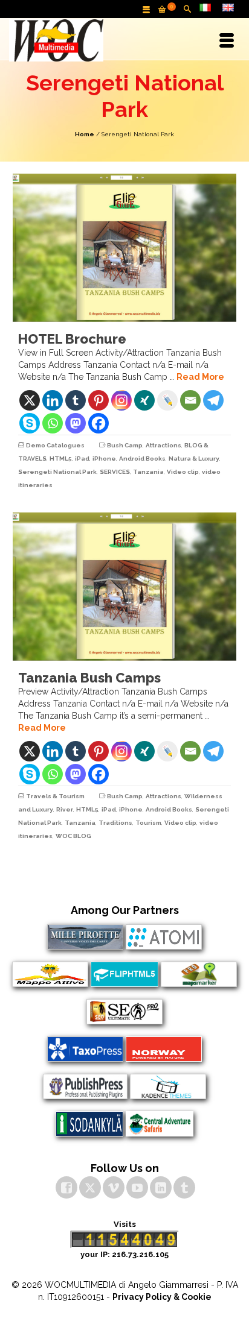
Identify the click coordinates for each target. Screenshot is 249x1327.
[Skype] (29, 423)
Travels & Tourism (55, 796)
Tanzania (148, 471)
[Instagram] (121, 400)
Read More (200, 377)
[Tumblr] (75, 400)
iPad (82, 458)
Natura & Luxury (194, 458)
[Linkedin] (52, 400)
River (64, 809)
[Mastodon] (75, 423)
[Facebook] (98, 423)
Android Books (142, 458)
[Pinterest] (98, 400)
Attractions (163, 445)
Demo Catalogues (55, 445)
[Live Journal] (167, 400)
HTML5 (61, 458)
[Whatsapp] (52, 423)
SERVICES (115, 471)
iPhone (104, 458)
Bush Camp (125, 445)
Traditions (115, 822)
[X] (29, 400)
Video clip (183, 471)
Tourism (148, 822)
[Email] (190, 400)
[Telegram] (213, 400)
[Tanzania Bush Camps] (124, 586)
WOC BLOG (73, 836)
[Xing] (144, 400)
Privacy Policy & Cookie (162, 1297)
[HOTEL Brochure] (124, 248)
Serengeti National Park (57, 471)
